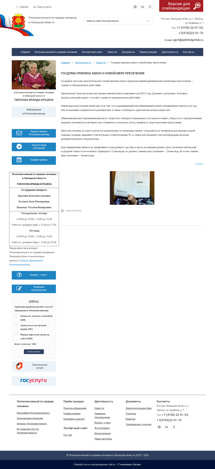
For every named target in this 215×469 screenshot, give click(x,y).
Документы (128, 52)
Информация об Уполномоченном (34, 111)
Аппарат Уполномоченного (32, 423)
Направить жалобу (74, 419)
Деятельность (170, 52)
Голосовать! (33, 351)
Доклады (131, 413)
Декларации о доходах (139, 424)
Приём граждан (148, 52)
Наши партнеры (103, 438)
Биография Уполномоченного (33, 413)
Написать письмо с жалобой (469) (36, 318)
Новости (112, 52)
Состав (67, 435)
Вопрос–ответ (103, 422)
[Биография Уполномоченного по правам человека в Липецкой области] (34, 75)
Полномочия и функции (30, 418)
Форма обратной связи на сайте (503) (34, 336)
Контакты (188, 52)
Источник (199, 164)
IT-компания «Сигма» (129, 464)
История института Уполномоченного (28, 431)
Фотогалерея (102, 428)
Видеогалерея (103, 433)
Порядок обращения (74, 408)
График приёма (71, 413)
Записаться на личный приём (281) (33, 327)
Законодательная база (139, 408)
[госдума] (132, 188)
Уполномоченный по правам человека (55, 52)
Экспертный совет (92, 52)
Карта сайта (44, 6)
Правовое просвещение (102, 415)
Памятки (130, 419)
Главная (23, 6)
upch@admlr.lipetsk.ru (188, 40)
